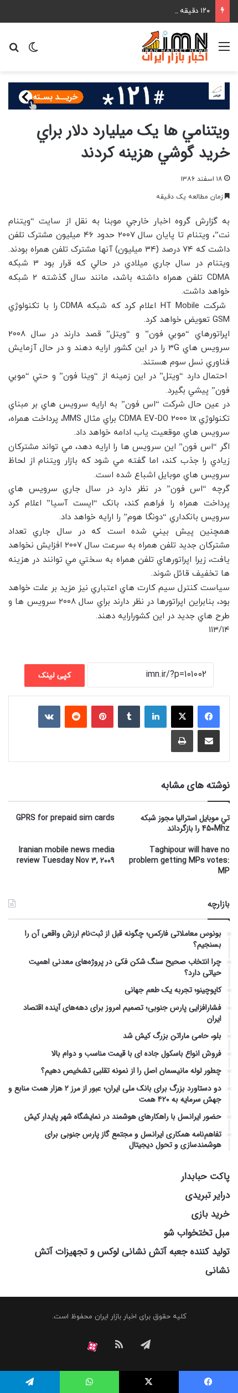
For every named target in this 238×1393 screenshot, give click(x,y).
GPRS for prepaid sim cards (65, 818)
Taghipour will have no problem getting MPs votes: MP (179, 860)
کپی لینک (54, 675)
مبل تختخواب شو (197, 1232)
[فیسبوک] (209, 717)
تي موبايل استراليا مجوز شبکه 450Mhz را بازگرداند (185, 823)
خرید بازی (211, 1214)
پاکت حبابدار (206, 1176)
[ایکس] (182, 717)
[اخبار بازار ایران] (175, 47)
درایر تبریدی (207, 1195)
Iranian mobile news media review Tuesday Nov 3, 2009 (66, 855)
